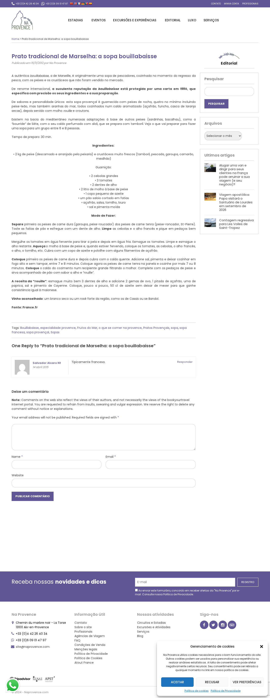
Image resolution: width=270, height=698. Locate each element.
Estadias (75, 20)
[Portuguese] (86, 3)
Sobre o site (83, 627)
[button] (261, 646)
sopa (174, 328)
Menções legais (85, 649)
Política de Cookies (88, 658)
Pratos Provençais (156, 328)
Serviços (211, 20)
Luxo (192, 20)
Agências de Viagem (89, 636)
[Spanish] (90, 3)
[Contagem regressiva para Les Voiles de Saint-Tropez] (210, 224)
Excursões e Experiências (134, 20)
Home (15, 39)
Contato (216, 3)
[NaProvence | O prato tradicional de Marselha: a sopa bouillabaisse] (22, 20)
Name (17, 457)
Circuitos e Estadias (151, 623)
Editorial (173, 20)
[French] (79, 3)
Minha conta (231, 3)
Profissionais (250, 3)
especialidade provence (58, 328)
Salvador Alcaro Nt (47, 363)
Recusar (212, 682)
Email (111, 457)
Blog (140, 636)
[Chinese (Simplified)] (71, 3)
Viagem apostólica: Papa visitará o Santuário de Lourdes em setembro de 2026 (235, 202)
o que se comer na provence (120, 328)
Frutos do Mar (87, 328)
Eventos (99, 20)
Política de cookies (197, 691)
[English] (75, 3)
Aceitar (177, 682)
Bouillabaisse (29, 328)
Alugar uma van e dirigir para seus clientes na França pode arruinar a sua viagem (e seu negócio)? (234, 174)
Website (18, 475)
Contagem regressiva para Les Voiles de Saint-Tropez (236, 224)
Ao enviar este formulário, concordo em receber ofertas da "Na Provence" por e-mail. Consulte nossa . (187, 592)
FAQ (77, 640)
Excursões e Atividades (153, 627)
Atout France (84, 662)
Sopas (55, 332)
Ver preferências (247, 682)
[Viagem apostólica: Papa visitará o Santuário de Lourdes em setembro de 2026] (210, 202)
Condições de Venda (89, 645)
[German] (83, 3)
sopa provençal (37, 332)
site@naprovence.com (33, 647)
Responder (185, 362)
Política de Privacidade (225, 691)
